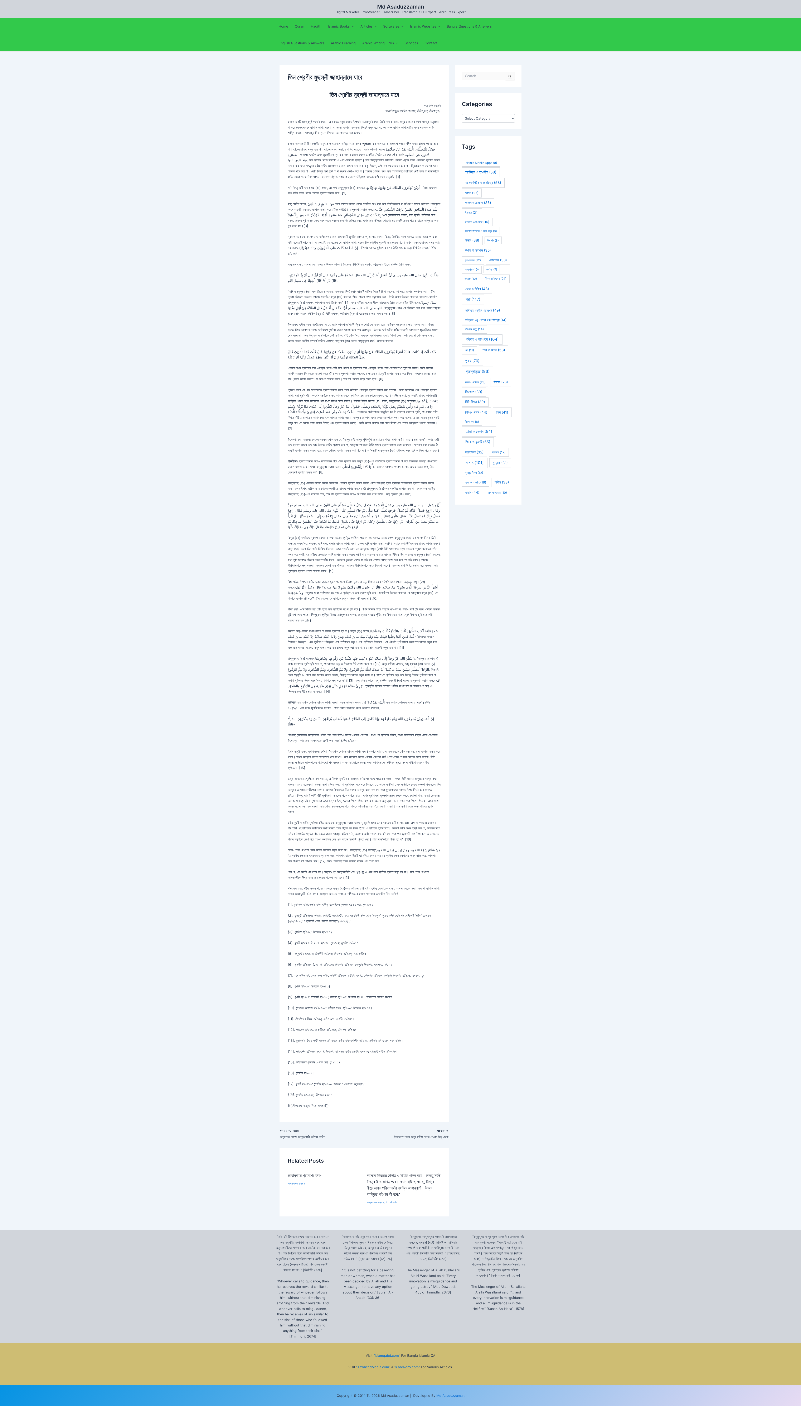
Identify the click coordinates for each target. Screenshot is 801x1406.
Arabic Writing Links (378, 43)
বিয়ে (502, 412)
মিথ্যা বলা (472, 421)
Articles (366, 26)
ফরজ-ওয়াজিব (475, 382)
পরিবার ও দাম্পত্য (482, 339)
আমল (472, 193)
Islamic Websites (423, 26)
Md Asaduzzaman (400, 6)
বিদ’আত (473, 392)
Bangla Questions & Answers (469, 26)
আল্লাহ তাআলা (478, 203)
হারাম (472, 492)
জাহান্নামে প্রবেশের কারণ (305, 1175)
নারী (473, 299)
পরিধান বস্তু (474, 329)
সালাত (475, 462)
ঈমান (472, 240)
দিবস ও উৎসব (495, 279)
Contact (431, 43)
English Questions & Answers (301, 43)
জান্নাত (472, 269)
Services (411, 43)
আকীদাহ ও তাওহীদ (480, 172)
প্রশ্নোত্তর (478, 371)
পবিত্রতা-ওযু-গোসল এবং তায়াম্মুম (485, 320)
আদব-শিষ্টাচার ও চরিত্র (483, 182)
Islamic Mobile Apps (481, 163)
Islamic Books (339, 26)
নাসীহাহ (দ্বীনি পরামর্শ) (482, 310)
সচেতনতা (474, 452)
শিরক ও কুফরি (477, 442)
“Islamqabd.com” (387, 1355)
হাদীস (502, 482)
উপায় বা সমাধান (478, 250)
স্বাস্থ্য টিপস (474, 473)
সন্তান (499, 452)
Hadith (316, 26)
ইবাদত (472, 213)
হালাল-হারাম (497, 493)
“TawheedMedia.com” (373, 1367)
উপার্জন (493, 240)
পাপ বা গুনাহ (391, 1202)
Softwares (391, 26)
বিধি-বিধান (475, 402)
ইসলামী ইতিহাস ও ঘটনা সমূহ (481, 231)
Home (283, 26)
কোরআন (498, 260)
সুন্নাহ (500, 463)
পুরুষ (472, 361)
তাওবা (471, 279)
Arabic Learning (343, 43)
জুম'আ (491, 269)
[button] (352, 26)
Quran (299, 26)
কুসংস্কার (473, 260)
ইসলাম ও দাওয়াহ (477, 222)
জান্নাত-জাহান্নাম (296, 1183)
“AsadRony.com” (407, 1367)
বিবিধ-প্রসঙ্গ (476, 412)
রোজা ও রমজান (479, 431)
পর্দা (469, 350)
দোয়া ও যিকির (477, 289)
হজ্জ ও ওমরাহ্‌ (475, 482)
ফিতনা (501, 382)
